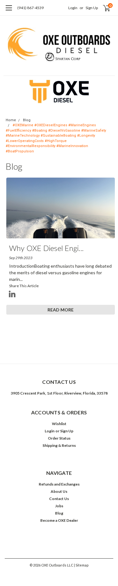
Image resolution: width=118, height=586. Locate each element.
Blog (27, 120)
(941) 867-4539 (30, 7)
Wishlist (59, 423)
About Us (59, 491)
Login (72, 7)
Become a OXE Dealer (59, 520)
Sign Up (92, 7)
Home (11, 120)
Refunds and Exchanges (59, 484)
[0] (103, 8)
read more (61, 309)
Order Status (59, 438)
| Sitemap (81, 565)
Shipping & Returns (59, 445)
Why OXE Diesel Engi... (46, 248)
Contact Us (59, 498)
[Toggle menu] (8, 11)
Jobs (59, 506)
